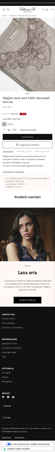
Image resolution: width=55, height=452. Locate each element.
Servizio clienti (8, 318)
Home (4, 16)
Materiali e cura (24, 151)
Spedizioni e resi (42, 151)
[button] (4, 9)
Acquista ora (27, 137)
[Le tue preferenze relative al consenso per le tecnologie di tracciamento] (4, 449)
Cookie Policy (6, 437)
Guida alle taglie (9, 352)
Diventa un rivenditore (12, 327)
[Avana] (4, 124)
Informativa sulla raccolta (16, 448)
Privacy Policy (19, 437)
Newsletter (7, 381)
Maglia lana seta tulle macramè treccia (22, 16)
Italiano (6, 406)
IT (51, 9)
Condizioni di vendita (11, 348)
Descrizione (8, 151)
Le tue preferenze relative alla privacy (30, 444)
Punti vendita (8, 323)
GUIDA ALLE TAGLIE (28, 130)
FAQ (4, 357)
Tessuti (5, 377)
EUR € (6, 417)
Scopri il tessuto (27, 300)
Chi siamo (6, 373)
